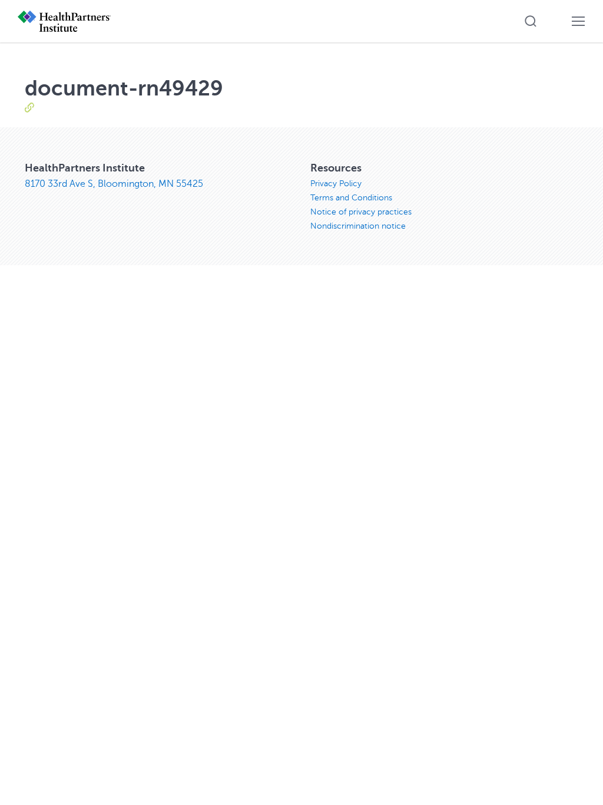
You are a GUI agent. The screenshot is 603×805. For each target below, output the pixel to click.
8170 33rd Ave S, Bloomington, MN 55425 (114, 184)
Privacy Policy (336, 183)
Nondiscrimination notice (358, 226)
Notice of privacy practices (361, 211)
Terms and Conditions (351, 197)
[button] (531, 21)
